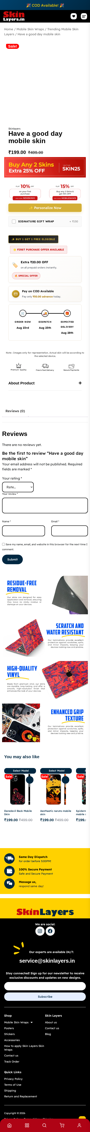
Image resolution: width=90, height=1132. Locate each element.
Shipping (10, 1090)
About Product (21, 383)
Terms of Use (12, 1084)
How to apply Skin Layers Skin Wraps (24, 1047)
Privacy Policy (13, 1078)
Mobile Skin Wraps (30, 29)
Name (6, 521)
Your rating (12, 478)
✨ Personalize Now (45, 208)
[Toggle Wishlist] (29, 780)
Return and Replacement (20, 1096)
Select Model (21, 770)
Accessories (12, 1040)
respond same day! (31, 886)
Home (8, 29)
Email (55, 521)
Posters (9, 1028)
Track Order (11, 1061)
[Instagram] (40, 931)
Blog (48, 1034)
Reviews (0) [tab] (15, 411)
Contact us (11, 1055)
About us (51, 1022)
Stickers (9, 1034)
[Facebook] (50, 931)
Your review (10, 493)
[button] (84, 16)
